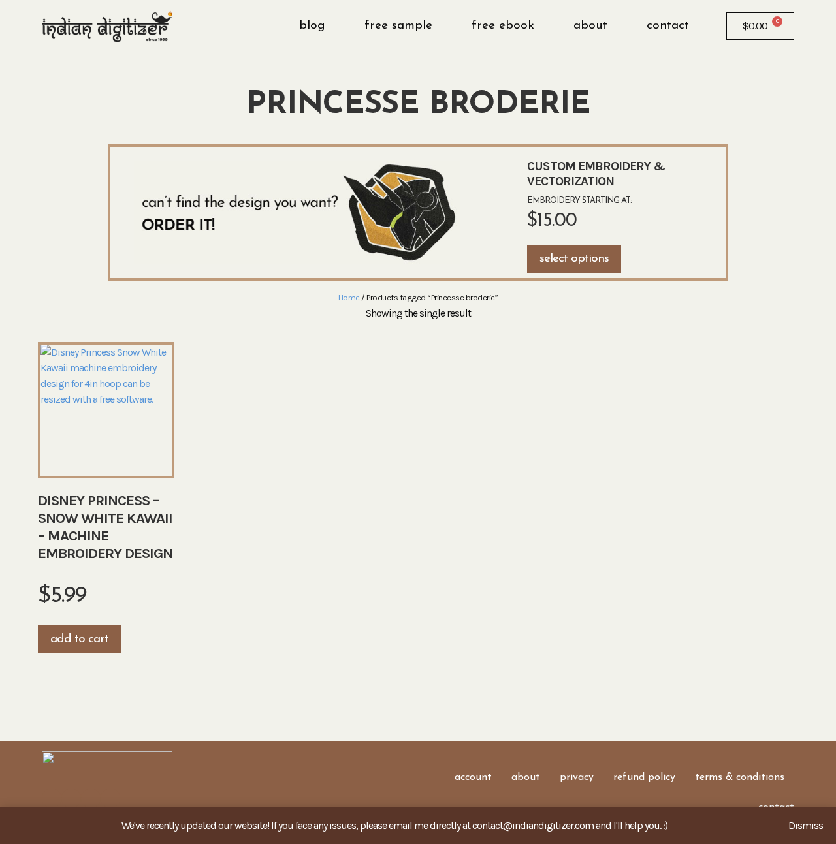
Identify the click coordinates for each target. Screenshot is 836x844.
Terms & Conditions (739, 777)
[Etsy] (91, 798)
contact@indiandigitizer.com (533, 825)
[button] (708, 26)
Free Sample (398, 26)
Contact (668, 26)
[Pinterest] (110, 798)
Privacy (577, 777)
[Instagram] (71, 798)
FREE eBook (503, 26)
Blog (312, 26)
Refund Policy (644, 777)
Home (349, 297)
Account (473, 777)
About (590, 26)
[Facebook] (51, 798)
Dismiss (805, 825)
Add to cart (79, 639)
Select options (574, 259)
